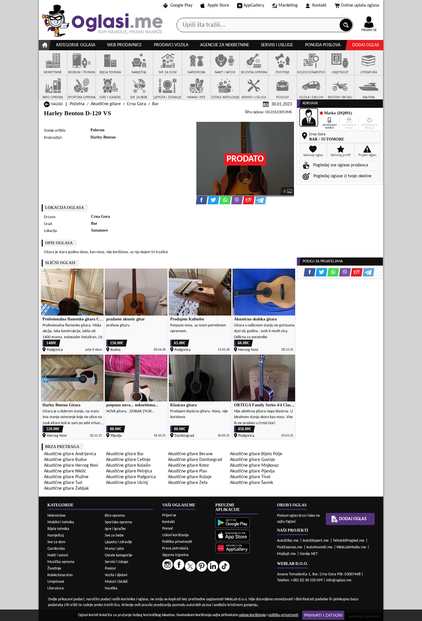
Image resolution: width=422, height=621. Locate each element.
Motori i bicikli (116, 582)
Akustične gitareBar (125, 454)
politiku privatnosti (283, 615)
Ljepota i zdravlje (118, 542)
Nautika (111, 588)
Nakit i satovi (57, 555)
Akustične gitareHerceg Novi (71, 465)
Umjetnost (55, 582)
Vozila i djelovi (116, 575)
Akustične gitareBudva (65, 459)
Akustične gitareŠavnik (251, 482)
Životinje (54, 568)
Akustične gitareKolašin (128, 465)
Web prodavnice (124, 45)
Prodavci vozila (171, 45)
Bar (155, 104)
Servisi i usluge (277, 45)
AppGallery (253, 5)
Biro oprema (115, 516)
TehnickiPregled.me (348, 541)
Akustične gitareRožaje (190, 477)
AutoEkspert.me (316, 541)
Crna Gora (136, 104)
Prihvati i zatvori (323, 615)
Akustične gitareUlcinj (127, 482)
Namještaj (55, 535)
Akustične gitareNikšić (65, 471)
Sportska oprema (118, 522)
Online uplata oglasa (360, 5)
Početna (77, 104)
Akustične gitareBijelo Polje (256, 454)
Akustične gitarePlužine (66, 477)
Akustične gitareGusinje (252, 459)
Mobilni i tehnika (60, 522)
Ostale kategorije (118, 555)
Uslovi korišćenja (175, 535)
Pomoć (167, 528)
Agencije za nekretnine (224, 45)
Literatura (55, 588)
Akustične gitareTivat (250, 477)
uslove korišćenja (252, 615)
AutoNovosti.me (319, 547)
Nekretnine (56, 516)
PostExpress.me (289, 547)
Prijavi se (169, 515)
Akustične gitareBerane (190, 454)
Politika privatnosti (177, 542)
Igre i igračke (115, 529)
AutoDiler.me (288, 541)
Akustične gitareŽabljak (66, 488)
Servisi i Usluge (116, 562)
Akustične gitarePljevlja (252, 471)
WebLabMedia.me (351, 547)
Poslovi (110, 568)
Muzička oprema (60, 562)
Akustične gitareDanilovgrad (195, 459)
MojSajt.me (286, 554)
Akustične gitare (106, 104)
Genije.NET (309, 554)
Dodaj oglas (365, 45)
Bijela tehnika (58, 529)
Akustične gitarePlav (187, 471)
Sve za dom (56, 542)
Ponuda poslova (322, 45)
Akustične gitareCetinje (128, 459)
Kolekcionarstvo (60, 575)
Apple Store (218, 5)
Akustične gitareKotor (188, 465)
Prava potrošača (175, 548)
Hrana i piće (114, 549)
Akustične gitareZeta (188, 482)
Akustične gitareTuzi (63, 482)
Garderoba (56, 549)
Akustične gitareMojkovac (254, 465)
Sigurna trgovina (175, 555)
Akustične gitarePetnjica (129, 471)
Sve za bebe (114, 535)
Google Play (181, 5)
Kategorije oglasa (75, 45)
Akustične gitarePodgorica (131, 477)
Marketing (288, 5)
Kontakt (319, 5)
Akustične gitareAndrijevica (70, 454)
